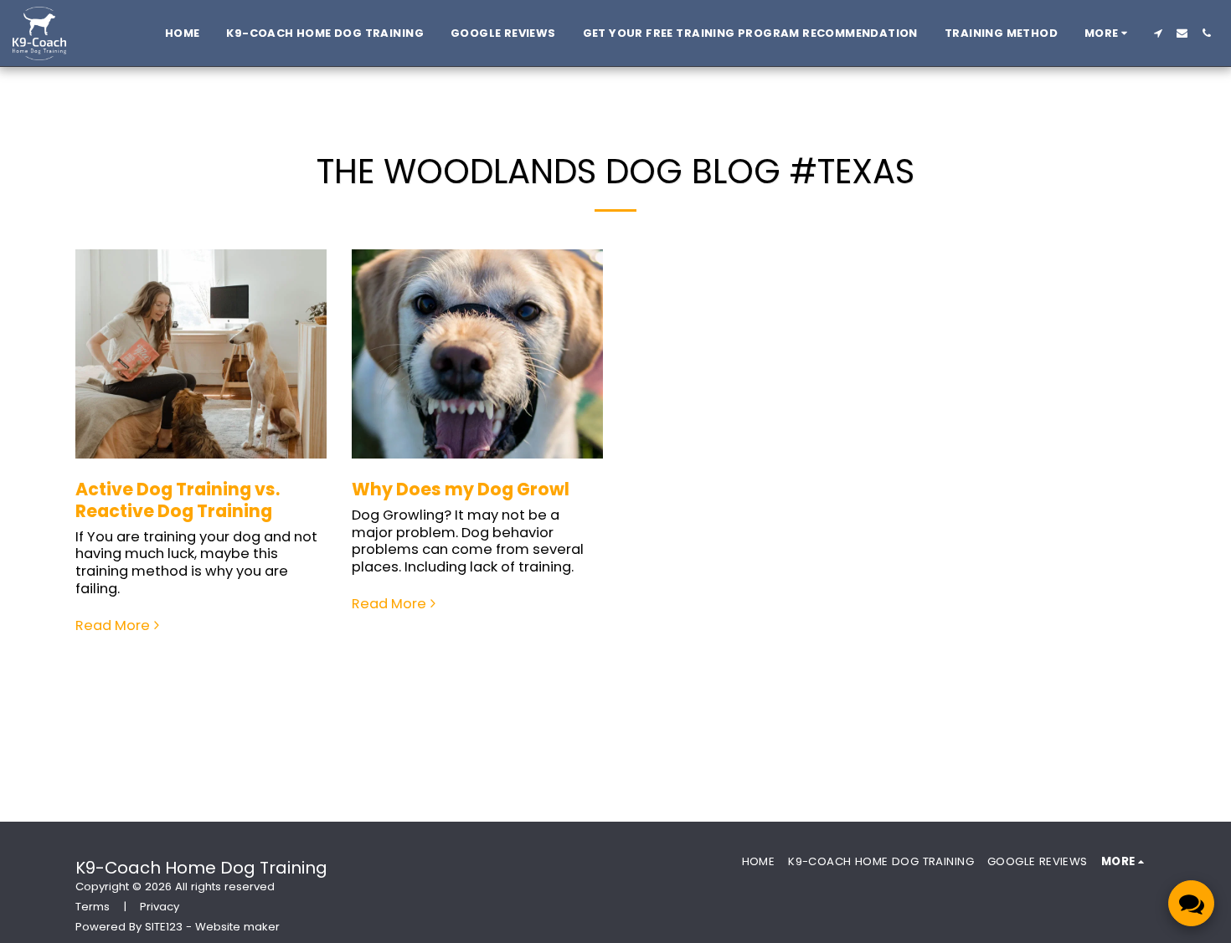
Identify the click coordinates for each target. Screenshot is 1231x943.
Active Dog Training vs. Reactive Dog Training (177, 500)
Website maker (237, 927)
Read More (112, 626)
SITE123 (164, 927)
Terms (92, 907)
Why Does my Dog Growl (460, 489)
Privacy (159, 907)
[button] (1157, 33)
